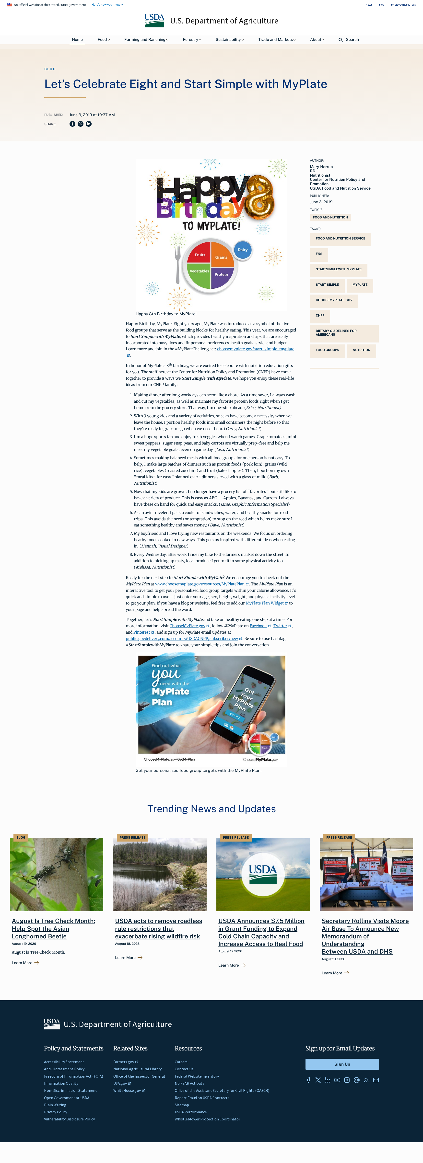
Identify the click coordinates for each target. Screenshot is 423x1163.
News (368, 4)
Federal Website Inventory (197, 1076)
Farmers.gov (123, 1061)
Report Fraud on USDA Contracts (202, 1097)
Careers (181, 1061)
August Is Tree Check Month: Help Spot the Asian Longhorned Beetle (53, 928)
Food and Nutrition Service (340, 238)
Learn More (22, 963)
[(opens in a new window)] (308, 1080)
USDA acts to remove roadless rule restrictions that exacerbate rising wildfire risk (158, 928)
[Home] (155, 26)
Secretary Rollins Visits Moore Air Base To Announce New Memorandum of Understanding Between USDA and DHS (365, 936)
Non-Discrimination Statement (70, 1090)
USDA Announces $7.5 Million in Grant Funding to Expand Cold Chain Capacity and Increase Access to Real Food (261, 932)
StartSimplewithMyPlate (339, 269)
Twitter (280, 625)
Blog (381, 4)
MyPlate (359, 284)
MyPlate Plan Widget (265, 603)
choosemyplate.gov (334, 300)
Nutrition (361, 350)
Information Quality (61, 1083)
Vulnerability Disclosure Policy (69, 1119)
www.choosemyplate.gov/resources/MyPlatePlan (200, 584)
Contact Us (184, 1068)
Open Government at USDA (66, 1097)
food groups (327, 350)
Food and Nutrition (330, 217)
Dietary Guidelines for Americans (336, 332)
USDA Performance (191, 1111)
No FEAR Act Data (189, 1083)
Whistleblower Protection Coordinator (207, 1119)
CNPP (320, 315)
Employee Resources (403, 4)
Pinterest (141, 632)
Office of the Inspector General (139, 1076)
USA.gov (120, 1083)
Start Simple (327, 284)
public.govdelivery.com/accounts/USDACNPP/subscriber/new (182, 638)
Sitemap (182, 1104)
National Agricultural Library (137, 1068)
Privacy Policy (55, 1111)
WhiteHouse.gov (127, 1090)
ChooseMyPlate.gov (187, 625)
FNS (319, 254)
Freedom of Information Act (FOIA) (73, 1076)
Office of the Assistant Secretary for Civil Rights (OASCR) (222, 1090)
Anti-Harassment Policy (64, 1068)
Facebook (258, 625)
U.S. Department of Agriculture (224, 20)
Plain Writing (55, 1104)
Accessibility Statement (64, 1061)
